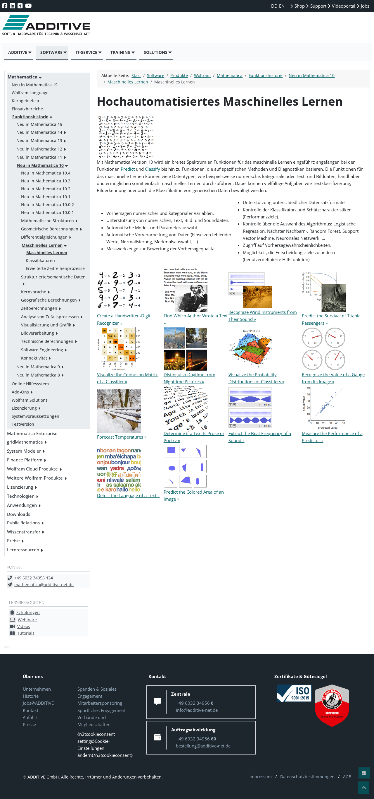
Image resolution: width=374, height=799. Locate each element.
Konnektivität (34, 358)
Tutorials (25, 633)
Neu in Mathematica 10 (40, 165)
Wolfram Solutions (30, 400)
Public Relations (23, 523)
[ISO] (294, 693)
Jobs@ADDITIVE (38, 703)
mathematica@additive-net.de (44, 584)
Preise (13, 540)
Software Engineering (42, 350)
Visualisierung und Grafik (46, 325)
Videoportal (343, 6)
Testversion (23, 424)
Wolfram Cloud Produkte (32, 469)
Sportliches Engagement (101, 710)
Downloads (18, 514)
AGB (347, 776)
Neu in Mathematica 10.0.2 (47, 204)
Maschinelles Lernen (42, 245)
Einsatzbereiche (27, 109)
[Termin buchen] (364, 773)
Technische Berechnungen (47, 341)
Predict (128, 169)
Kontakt (30, 710)
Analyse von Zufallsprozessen (50, 316)
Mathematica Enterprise (32, 433)
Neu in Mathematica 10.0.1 (47, 212)
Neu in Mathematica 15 (35, 85)
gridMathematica (25, 442)
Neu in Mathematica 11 (39, 157)
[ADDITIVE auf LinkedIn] (13, 6)
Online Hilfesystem (30, 383)
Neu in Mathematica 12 (39, 149)
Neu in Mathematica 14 (39, 132)
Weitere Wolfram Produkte (35, 478)
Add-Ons (20, 392)
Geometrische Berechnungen (49, 229)
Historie (31, 696)
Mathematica (22, 77)
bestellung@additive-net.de (203, 746)
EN (282, 6)
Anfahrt (30, 717)
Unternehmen (37, 689)
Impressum (261, 776)
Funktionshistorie (30, 116)
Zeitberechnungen (39, 308)
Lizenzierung (24, 408)
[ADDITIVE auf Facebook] (5, 6)
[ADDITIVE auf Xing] (21, 6)
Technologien (20, 496)
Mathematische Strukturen (47, 220)
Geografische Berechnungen (49, 300)
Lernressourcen (23, 549)
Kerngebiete (24, 100)
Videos (23, 626)
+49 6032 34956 (33, 578)
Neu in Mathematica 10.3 (45, 181)
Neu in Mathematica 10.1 (45, 196)
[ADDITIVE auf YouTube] (29, 6)
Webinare (27, 619)
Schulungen (28, 612)
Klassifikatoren (40, 260)
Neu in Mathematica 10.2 (45, 188)
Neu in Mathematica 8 (38, 375)
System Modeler (24, 451)
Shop (299, 6)
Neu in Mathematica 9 (38, 366)
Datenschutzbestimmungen (307, 776)
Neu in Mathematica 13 (39, 140)
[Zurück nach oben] (363, 787)
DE (274, 6)
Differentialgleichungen (44, 237)
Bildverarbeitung (37, 333)
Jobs (364, 6)
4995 (7, 647)
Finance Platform (24, 460)
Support (317, 6)
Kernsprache (33, 292)
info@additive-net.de (197, 710)
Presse (29, 724)
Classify (152, 169)
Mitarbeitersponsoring (99, 703)
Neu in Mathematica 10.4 (45, 173)
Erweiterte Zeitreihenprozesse (55, 268)
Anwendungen (22, 505)
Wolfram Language (30, 92)
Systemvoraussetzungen (35, 416)
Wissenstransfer (23, 532)
